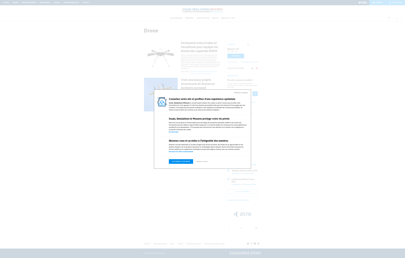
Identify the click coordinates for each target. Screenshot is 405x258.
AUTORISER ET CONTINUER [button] (181, 161)
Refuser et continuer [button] (202, 161)
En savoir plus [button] (173, 132)
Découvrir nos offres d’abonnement (181, 151)
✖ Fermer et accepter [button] (241, 92)
